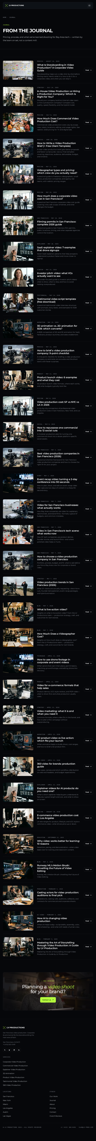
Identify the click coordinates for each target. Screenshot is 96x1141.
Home (5, 17)
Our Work (54, 1096)
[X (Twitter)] (5, 1050)
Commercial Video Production (15, 1066)
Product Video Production (13, 1077)
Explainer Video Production (14, 1069)
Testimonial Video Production (15, 1081)
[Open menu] (89, 5)
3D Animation (8, 1073)
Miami (5, 1104)
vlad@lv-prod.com (86, 1127)
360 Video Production (12, 1085)
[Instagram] (14, 1050)
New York (7, 1100)
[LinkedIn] (19, 1050)
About (52, 1104)
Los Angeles (8, 1108)
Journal (53, 1100)
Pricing (52, 1108)
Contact (53, 1112)
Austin (5, 1112)
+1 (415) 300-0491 (9, 1044)
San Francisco (8, 1096)
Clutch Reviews (56, 1116)
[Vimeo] (9, 1050)
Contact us (46, 1000)
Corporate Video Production (14, 1062)
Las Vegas (7, 1116)
